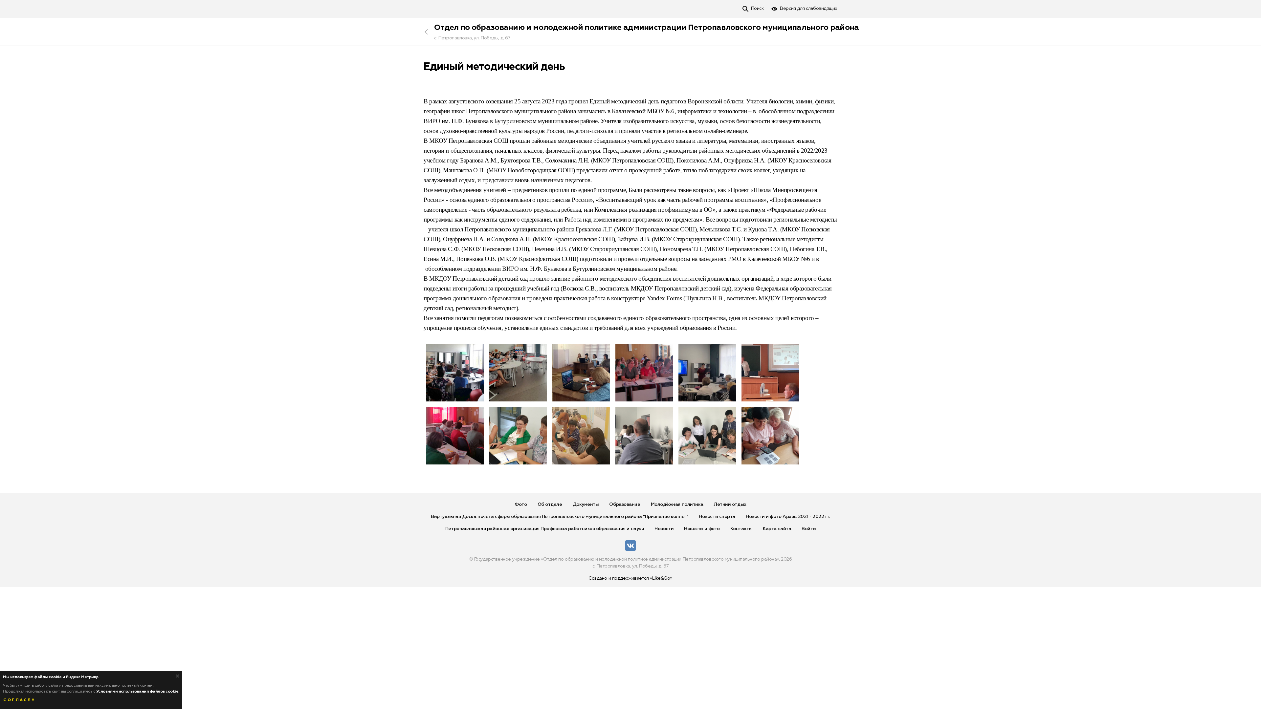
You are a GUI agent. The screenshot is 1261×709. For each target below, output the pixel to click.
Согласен (19, 700)
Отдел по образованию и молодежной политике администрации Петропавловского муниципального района (646, 28)
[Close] (177, 676)
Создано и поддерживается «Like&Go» (630, 578)
